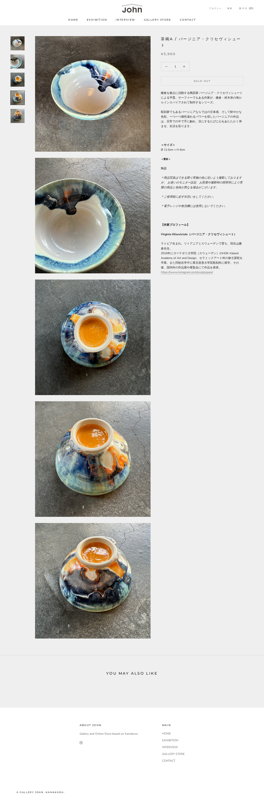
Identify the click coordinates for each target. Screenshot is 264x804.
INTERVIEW (125, 19)
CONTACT (188, 19)
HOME (73, 19)
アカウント (215, 8)
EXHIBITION (97, 19)
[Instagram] (81, 742)
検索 (229, 8)
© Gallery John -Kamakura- (40, 792)
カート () (246, 8)
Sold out (202, 81)
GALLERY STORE (157, 19)
